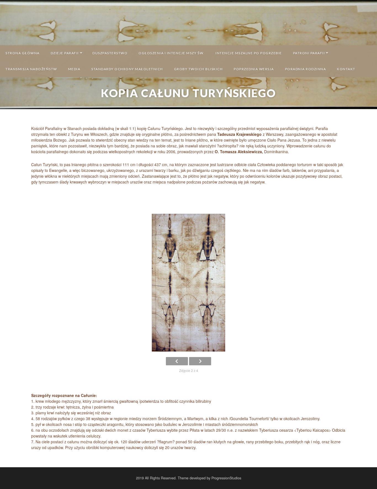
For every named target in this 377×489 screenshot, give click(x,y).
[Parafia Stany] (188, 22)
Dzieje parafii (65, 53)
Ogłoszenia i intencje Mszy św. (172, 53)
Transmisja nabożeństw (31, 69)
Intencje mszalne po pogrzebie (249, 53)
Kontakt (346, 69)
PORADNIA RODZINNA (305, 69)
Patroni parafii (309, 53)
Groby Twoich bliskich (198, 69)
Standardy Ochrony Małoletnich (127, 69)
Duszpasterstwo (110, 53)
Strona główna (23, 53)
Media (74, 69)
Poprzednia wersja (254, 69)
